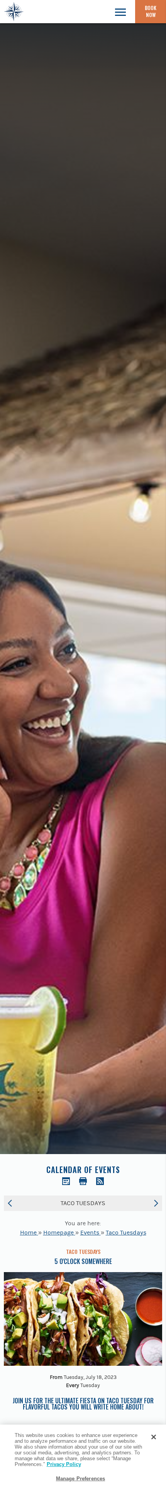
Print (83, 1181)
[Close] (153, 1436)
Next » (156, 1203)
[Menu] (120, 12)
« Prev (10, 1203)
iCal (66, 1181)
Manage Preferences (80, 1478)
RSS (100, 1181)
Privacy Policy (64, 1464)
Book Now (150, 11)
